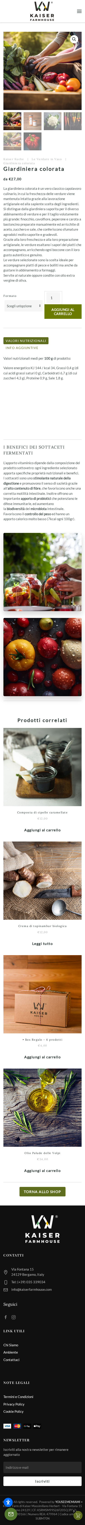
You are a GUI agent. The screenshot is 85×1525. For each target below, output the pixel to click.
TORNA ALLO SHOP (42, 1191)
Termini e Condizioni (18, 1397)
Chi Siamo (10, 1345)
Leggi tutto (42, 943)
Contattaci (11, 1360)
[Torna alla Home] (43, 11)
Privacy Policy (13, 1404)
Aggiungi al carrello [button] (42, 830)
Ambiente (10, 1352)
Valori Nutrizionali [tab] (26, 341)
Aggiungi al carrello (63, 311)
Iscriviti (42, 1481)
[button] (79, 11)
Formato (10, 296)
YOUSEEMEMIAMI (67, 1502)
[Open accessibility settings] (8, 1502)
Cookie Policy (13, 1411)
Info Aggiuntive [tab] (22, 348)
